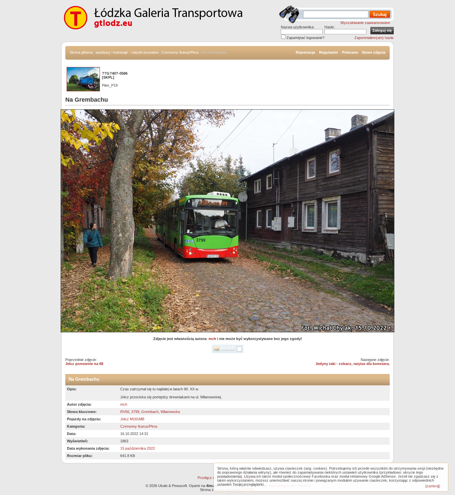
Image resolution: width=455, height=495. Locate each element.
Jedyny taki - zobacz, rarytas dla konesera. (352, 364)
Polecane (350, 52)
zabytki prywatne (145, 52)
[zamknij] (432, 486)
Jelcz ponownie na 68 (84, 364)
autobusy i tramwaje (112, 52)
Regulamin (328, 52)
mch (212, 339)
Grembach (150, 412)
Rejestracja (305, 52)
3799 (135, 412)
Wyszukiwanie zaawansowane (365, 23)
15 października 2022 (137, 448)
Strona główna (81, 52)
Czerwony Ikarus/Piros (180, 52)
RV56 (124, 412)
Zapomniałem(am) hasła (373, 38)
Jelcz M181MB (132, 419)
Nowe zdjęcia (373, 52)
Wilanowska (170, 412)
